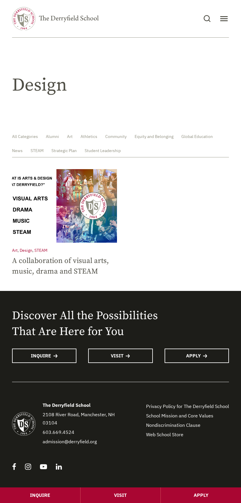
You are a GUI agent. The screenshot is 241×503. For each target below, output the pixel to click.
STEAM (37, 150)
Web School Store (164, 434)
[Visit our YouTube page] (43, 467)
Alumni (52, 136)
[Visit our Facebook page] (14, 467)
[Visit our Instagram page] (28, 467)
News (17, 150)
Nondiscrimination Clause (173, 425)
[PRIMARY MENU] (224, 19)
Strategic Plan (64, 150)
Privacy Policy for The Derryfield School (187, 406)
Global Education (197, 136)
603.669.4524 (58, 432)
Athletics (89, 136)
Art (70, 136)
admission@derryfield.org (70, 441)
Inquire (41, 356)
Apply (193, 356)
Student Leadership (103, 150)
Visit (117, 356)
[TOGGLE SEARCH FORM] (207, 19)
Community (116, 136)
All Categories (25, 136)
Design (26, 250)
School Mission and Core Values (179, 416)
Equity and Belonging (154, 136)
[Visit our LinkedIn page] (59, 467)
